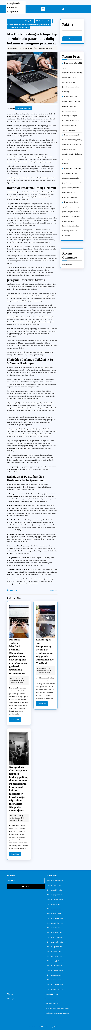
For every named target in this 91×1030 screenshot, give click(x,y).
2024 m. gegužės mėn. (55, 965)
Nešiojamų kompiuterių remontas (57, 1008)
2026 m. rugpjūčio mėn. (55, 880)
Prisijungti (10, 999)
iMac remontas (51, 999)
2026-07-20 (17, 816)
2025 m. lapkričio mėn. (55, 923)
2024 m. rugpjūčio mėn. (55, 961)
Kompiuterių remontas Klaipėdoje (13, 7)
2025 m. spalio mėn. (54, 928)
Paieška (67, 24)
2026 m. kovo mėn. (53, 904)
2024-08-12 (14, 48)
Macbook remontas (43, 21)
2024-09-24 (43, 668)
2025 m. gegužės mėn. (55, 937)
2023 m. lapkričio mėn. (55, 989)
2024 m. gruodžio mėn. (55, 942)
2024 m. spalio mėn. (54, 951)
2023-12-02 (17, 678)
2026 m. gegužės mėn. (55, 895)
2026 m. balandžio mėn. (55, 899)
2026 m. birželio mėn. (54, 890)
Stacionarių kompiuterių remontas (57, 1013)
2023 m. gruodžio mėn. (55, 984)
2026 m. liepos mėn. (54, 885)
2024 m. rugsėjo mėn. (54, 956)
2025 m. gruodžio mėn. (55, 918)
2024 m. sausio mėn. (54, 980)
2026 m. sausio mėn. (54, 914)
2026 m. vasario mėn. (54, 909)
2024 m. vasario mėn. (54, 975)
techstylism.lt (27, 48)
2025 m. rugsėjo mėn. (54, 932)
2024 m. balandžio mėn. (55, 970)
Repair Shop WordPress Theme (39, 1027)
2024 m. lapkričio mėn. (55, 947)
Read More (16, 720)
